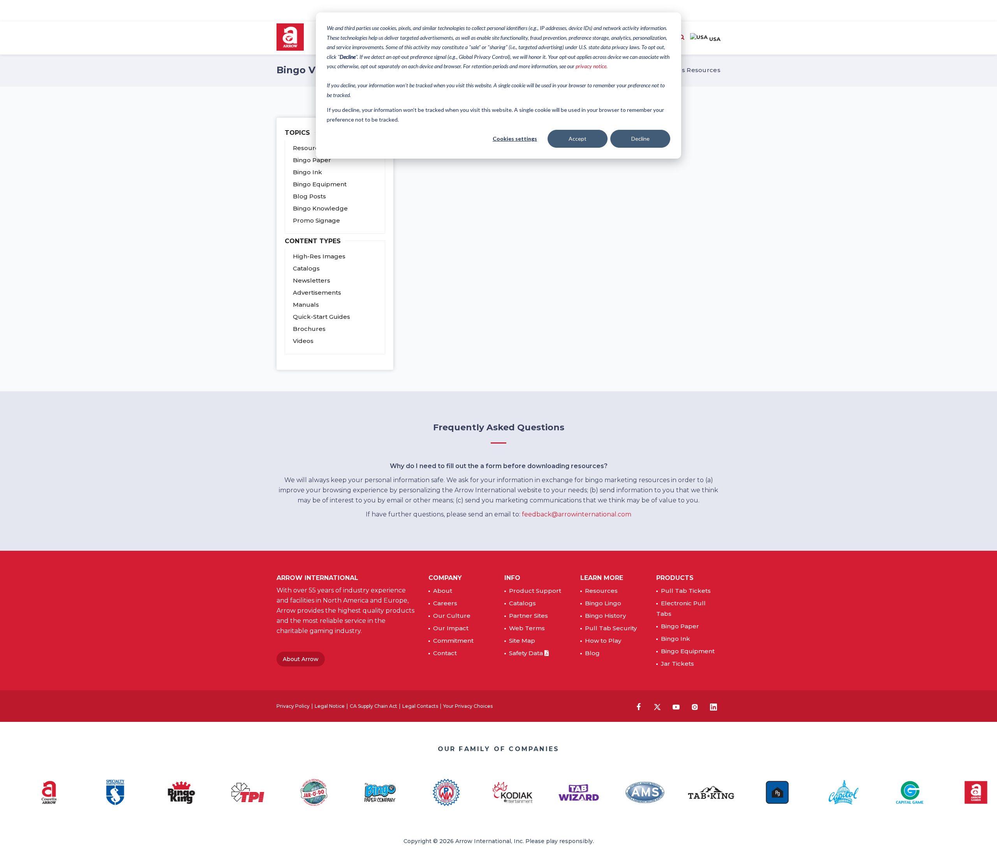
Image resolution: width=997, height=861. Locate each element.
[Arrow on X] (657, 707)
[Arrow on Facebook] (639, 706)
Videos (303, 341)
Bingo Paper (312, 160)
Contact (445, 653)
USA (714, 39)
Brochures (309, 328)
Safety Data (526, 653)
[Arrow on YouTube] (676, 707)
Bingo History (605, 615)
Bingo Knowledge (320, 208)
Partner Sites (528, 615)
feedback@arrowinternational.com (576, 514)
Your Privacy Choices (468, 706)
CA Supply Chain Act (373, 706)
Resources (601, 590)
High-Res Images (319, 256)
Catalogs (306, 268)
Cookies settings (515, 138)
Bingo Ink (307, 172)
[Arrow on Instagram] (695, 707)
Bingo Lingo (603, 603)
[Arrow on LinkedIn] (713, 707)
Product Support (535, 590)
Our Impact (451, 628)
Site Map (522, 640)
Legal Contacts (420, 706)
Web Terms (527, 628)
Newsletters (311, 280)
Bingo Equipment (320, 184)
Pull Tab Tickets (686, 590)
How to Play (603, 640)
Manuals (306, 304)
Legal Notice (330, 706)
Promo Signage (316, 220)
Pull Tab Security (611, 628)
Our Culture (451, 615)
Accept (578, 138)
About (442, 590)
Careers (445, 603)
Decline (640, 138)
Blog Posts (309, 196)
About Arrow (301, 659)
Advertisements (317, 292)
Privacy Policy (293, 706)
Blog (592, 653)
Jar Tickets (677, 663)
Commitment (453, 640)
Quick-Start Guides (321, 316)
